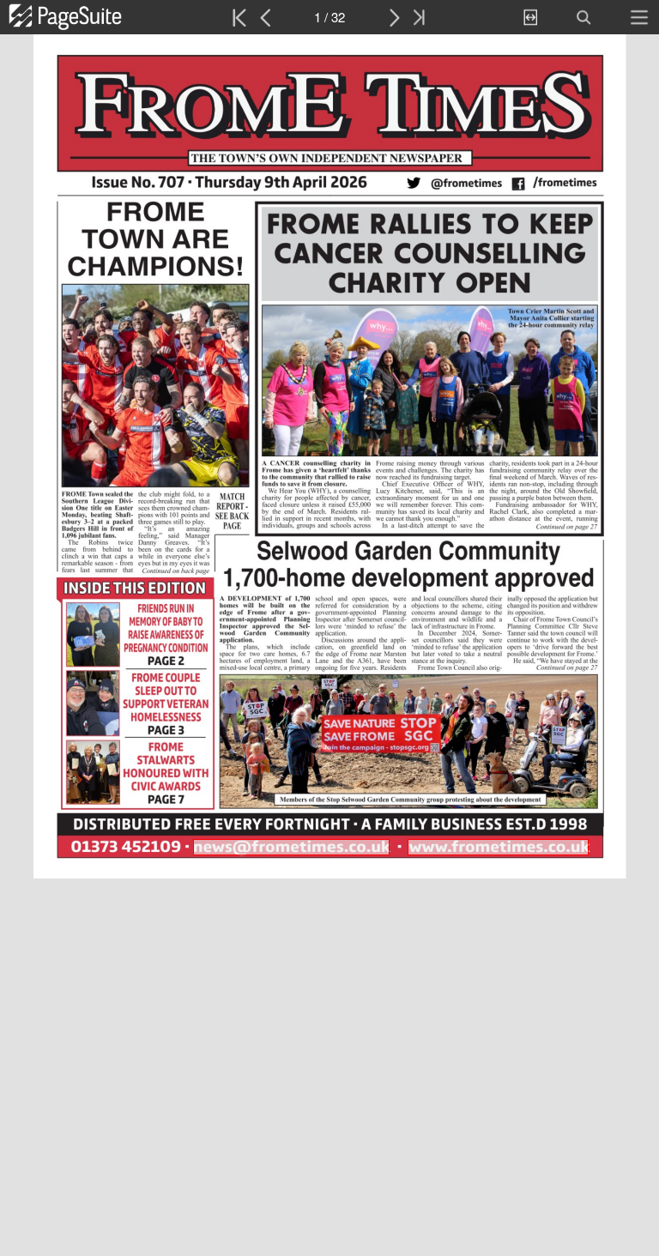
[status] (329, 17)
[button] (84, 17)
